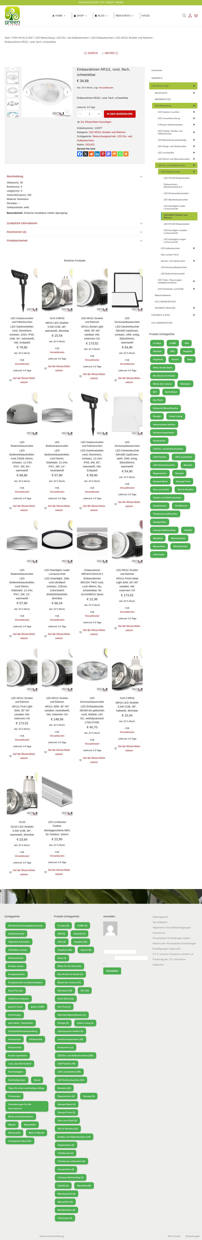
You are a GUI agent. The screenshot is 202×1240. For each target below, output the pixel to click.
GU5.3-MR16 (57, 318)
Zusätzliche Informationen (22, 223)
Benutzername (111, 947)
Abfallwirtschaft (16, 934)
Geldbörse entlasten (18, 998)
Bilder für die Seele (162, 367)
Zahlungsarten (160, 917)
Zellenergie (158, 554)
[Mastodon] (108, 153)
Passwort (108, 958)
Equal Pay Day (15, 990)
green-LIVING (37, 1007)
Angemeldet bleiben (117, 963)
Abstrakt (157, 351)
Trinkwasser (14, 1096)
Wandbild (158, 538)
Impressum (159, 932)
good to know (15, 1007)
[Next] (67, 92)
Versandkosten (106, 87)
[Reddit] (91, 153)
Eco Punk (158, 400)
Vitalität (188, 530)
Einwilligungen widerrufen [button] (167, 948)
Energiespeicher (16, 974)
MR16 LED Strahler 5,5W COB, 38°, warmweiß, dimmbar (57, 326)
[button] (94, 122)
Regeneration (160, 473)
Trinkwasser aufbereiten (165, 514)
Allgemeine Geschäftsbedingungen (172, 927)
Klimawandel (14, 1047)
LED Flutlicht (159, 457)
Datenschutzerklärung (52, 1236)
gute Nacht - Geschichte (20, 1023)
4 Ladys (157, 343)
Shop (80, 15)
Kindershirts (159, 441)
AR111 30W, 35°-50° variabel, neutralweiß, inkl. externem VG (57, 710)
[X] (85, 153)
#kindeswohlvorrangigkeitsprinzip (25, 925)
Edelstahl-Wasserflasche (165, 408)
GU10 (22, 822)
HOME (59, 15)
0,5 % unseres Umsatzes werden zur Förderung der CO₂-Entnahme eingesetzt (173, 959)
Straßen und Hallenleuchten (167, 497)
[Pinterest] (102, 153)
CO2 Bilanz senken (17, 950)
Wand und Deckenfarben (20, 1116)
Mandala (188, 465)
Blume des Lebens (162, 384)
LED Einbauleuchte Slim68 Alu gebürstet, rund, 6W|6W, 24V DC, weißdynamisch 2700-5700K (92, 714)
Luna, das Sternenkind (19, 1063)
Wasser (12, 1124)
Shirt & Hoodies (185, 489)
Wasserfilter (159, 546)
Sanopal (179, 473)
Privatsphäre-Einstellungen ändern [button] (172, 938)
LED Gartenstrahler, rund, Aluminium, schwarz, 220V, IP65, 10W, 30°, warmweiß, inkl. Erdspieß (22, 334)
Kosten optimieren (17, 1055)
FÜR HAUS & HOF (22, 37)
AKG (172, 351)
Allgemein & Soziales (18, 942)
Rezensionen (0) (16, 231)
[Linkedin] (97, 153)
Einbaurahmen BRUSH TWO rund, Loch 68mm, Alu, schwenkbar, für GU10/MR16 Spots (92, 586)
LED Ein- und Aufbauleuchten (72, 37)
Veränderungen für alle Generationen (19, 1106)
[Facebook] (79, 153)
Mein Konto (123, 15)
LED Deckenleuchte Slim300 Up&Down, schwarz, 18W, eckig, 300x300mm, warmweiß (127, 334)
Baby (190, 359)
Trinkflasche (181, 505)
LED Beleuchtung (44, 37)
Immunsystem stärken (164, 424)
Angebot (187, 351)
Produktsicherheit (17, 240)
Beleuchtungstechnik (104, 136)
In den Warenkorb (119, 114)
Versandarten (160, 922)
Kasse (146, 15)
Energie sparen (16, 966)
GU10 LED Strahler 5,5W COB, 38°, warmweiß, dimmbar (22, 830)
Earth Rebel (171, 392)
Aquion (175, 359)
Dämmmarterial (15, 958)
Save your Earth (161, 489)
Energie (157, 416)
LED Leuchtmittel (183, 457)
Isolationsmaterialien (163, 432)
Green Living (175, 416)
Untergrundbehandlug (164, 530)
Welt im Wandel (36, 1133)
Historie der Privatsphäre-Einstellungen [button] (174, 943)
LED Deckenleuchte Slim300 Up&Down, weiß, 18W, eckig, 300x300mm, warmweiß (127, 458)
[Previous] (26, 92)
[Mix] (114, 153)
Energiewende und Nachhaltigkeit (25, 982)
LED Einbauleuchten (102, 37)
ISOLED (89, 144)
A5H (187, 343)
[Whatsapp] (120, 153)
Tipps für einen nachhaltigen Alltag (26, 1088)
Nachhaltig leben (16, 1080)
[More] (126, 153)
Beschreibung (15, 176)
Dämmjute (185, 384)
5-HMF (173, 343)
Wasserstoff (14, 1133)
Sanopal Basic (160, 481)
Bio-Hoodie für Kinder (164, 376)
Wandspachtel (178, 538)
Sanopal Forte (183, 481)
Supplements (159, 505)
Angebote (158, 359)
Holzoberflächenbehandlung (22, 1031)
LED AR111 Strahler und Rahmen (133, 37)
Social (37, 1080)
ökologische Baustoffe (19, 1141)
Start (7, 37)
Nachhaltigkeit (15, 1072)
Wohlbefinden (180, 546)
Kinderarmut (14, 1039)
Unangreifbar (159, 522)
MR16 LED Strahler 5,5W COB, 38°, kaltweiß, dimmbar (127, 706)
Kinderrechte (35, 1039)
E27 (155, 392)
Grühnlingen (14, 1015)
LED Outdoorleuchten (164, 465)
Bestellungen (193, 1236)
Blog (101, 15)
